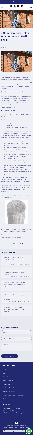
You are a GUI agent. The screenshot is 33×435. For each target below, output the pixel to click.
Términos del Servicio (9, 391)
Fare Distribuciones (15, 425)
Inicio (4, 369)
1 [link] (12, 320)
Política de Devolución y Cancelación (13, 395)
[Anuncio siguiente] (31, 2)
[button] (2, 7)
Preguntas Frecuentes (9, 380)
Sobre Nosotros (7, 376)
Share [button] (4, 47)
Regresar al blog (17, 243)
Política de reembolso (9, 398)
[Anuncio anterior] (2, 2)
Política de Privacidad (9, 387)
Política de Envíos (8, 384)
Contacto (5, 373)
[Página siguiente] (21, 320)
